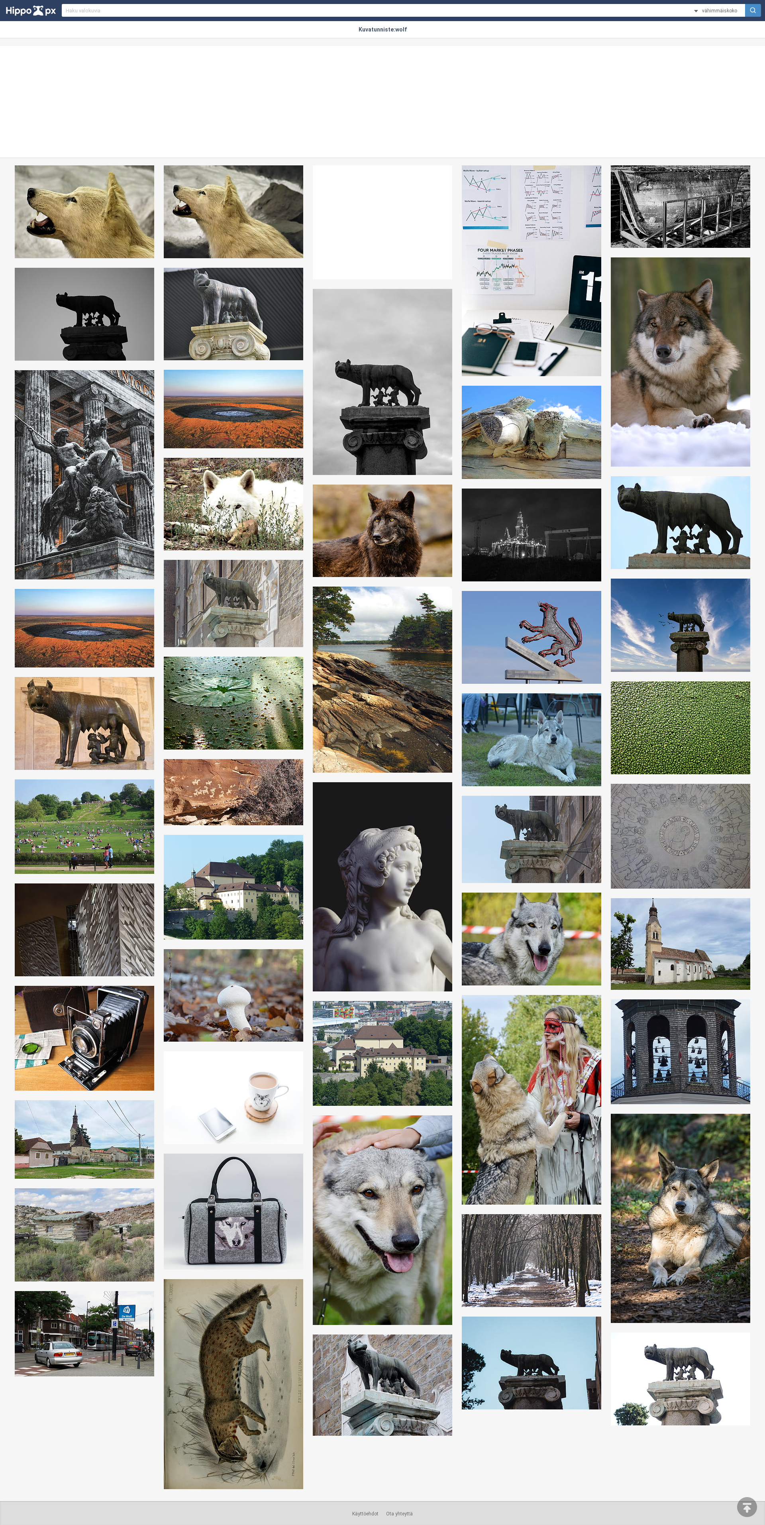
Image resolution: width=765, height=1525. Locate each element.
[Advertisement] (382, 101)
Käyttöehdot (365, 1514)
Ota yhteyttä (399, 1514)
